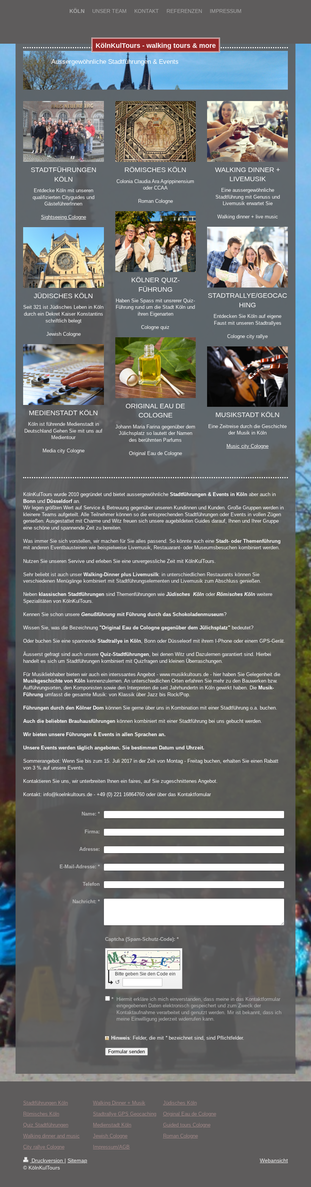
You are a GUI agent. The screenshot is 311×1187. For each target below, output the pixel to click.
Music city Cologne (247, 446)
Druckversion (47, 1160)
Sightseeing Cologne (63, 217)
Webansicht (274, 1160)
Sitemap (77, 1160)
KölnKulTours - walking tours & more (156, 45)
